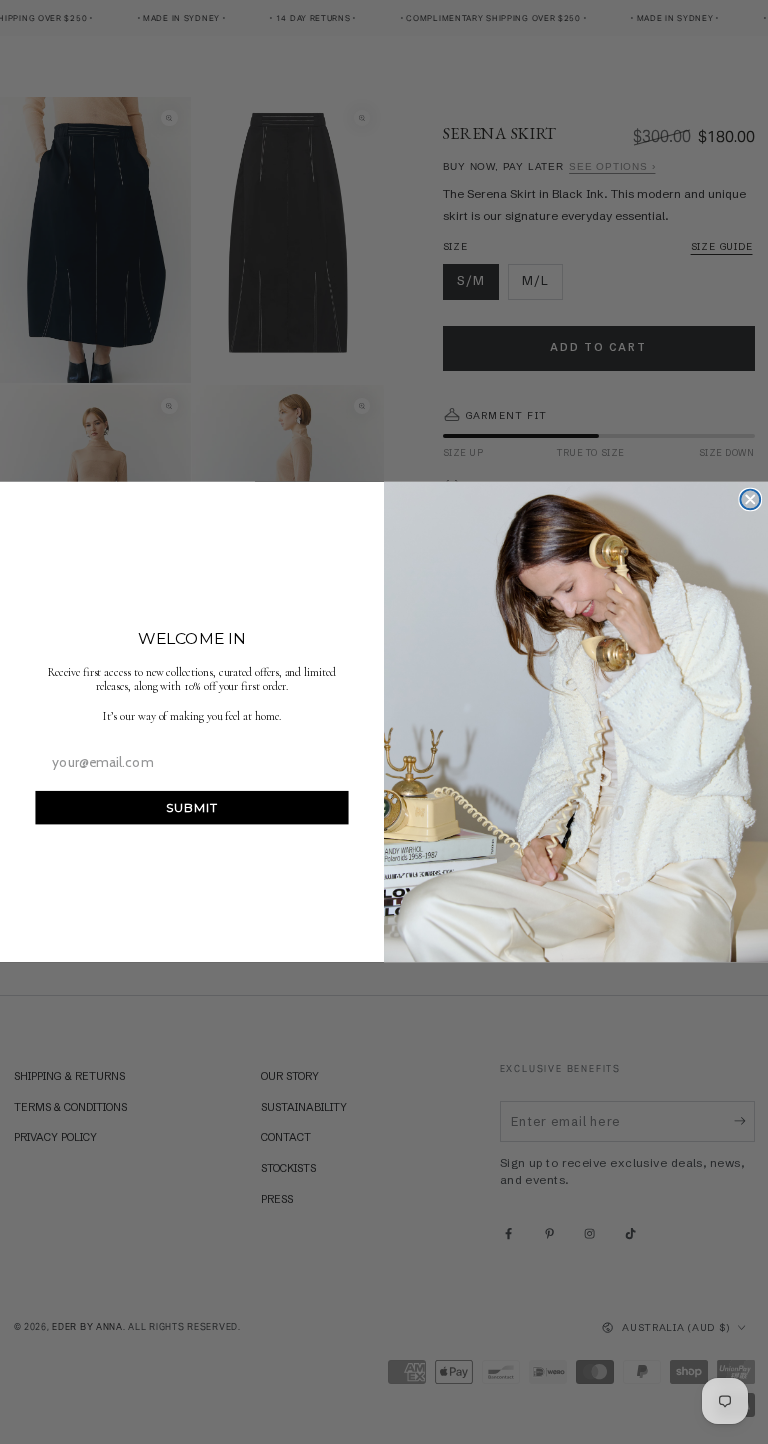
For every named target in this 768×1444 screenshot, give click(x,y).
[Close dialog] (750, 500)
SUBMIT (191, 807)
